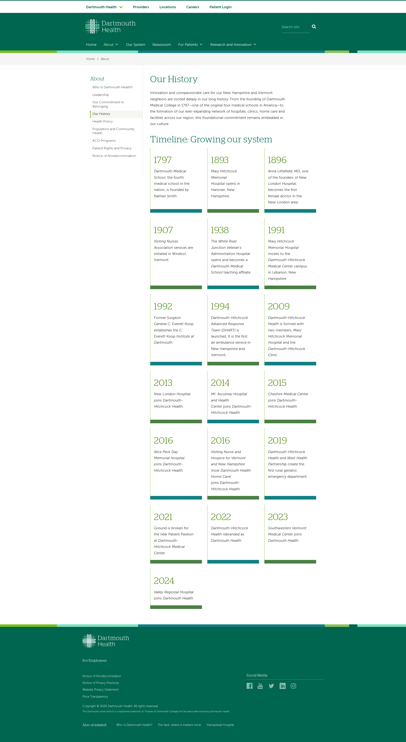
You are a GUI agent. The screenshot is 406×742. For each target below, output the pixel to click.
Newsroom (161, 45)
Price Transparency (95, 696)
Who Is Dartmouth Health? (112, 87)
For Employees (94, 660)
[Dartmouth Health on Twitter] (272, 686)
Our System (135, 45)
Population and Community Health (113, 131)
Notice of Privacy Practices (100, 683)
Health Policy (102, 121)
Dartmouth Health (101, 7)
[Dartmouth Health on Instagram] (294, 686)
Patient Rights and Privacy (112, 148)
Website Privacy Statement (100, 689)
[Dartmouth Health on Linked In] (283, 686)
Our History (101, 114)
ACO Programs (104, 141)
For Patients (188, 45)
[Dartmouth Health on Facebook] (250, 686)
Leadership (100, 95)
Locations (167, 7)
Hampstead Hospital (220, 725)
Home (91, 45)
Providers (141, 7)
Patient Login (221, 7)
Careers (192, 7)
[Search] (314, 27)
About (109, 45)
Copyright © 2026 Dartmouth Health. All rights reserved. (120, 706)
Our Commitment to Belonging (108, 104)
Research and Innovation (230, 45)
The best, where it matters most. (180, 725)
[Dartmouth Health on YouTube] (261, 686)
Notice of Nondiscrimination (114, 156)
